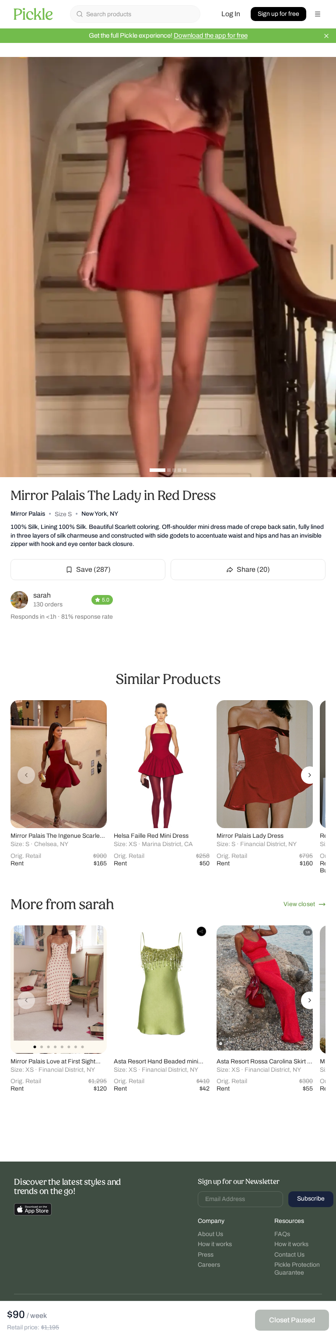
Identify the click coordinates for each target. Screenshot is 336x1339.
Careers (209, 1264)
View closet (299, 904)
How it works (215, 1244)
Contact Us (289, 1254)
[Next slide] (309, 775)
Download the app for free (211, 35)
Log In (230, 14)
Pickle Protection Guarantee (297, 1268)
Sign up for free (278, 14)
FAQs (282, 1234)
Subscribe (311, 1198)
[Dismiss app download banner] (326, 36)
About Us (210, 1234)
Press (206, 1254)
